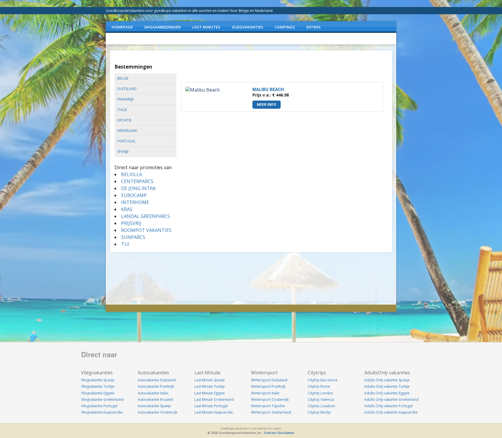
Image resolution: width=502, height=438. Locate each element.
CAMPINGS (285, 27)
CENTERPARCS (137, 181)
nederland (127, 130)
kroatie (124, 120)
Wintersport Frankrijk (268, 386)
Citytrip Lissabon (321, 405)
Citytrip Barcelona (322, 380)
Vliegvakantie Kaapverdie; (102, 412)
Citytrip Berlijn (319, 412)
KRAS (126, 209)
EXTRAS (313, 27)
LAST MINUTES (206, 27)
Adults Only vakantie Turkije (387, 386)
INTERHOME (135, 202)
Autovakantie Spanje (154, 405)
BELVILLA (131, 174)
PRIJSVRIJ (131, 223)
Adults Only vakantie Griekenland (391, 399)
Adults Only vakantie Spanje (387, 380)
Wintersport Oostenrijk (270, 399)
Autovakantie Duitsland (157, 380)
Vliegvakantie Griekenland (102, 399)
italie (122, 109)
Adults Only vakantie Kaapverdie (390, 412)
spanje (123, 151)
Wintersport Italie (265, 393)
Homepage (122, 27)
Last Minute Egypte (209, 393)
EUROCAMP (134, 195)
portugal (126, 141)
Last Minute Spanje (209, 380)
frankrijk (125, 99)
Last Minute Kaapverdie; (214, 412)
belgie (122, 78)
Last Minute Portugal (211, 405)
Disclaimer (286, 433)
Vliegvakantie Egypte (97, 393)
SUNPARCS (133, 237)
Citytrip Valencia (321, 399)
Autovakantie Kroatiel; (156, 399)
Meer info (266, 104)
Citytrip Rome (319, 386)
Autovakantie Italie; (153, 393)
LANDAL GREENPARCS (145, 216)
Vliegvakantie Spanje (97, 380)
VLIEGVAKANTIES (247, 27)
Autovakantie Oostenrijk (157, 412)
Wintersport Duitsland (269, 380)
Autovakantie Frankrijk (156, 386)
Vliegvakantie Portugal (99, 405)
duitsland (127, 88)
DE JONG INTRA (138, 188)
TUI (125, 244)
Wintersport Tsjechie (268, 405)
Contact (270, 433)
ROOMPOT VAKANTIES (146, 230)
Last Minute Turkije (209, 386)
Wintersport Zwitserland (271, 412)
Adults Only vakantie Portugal (388, 405)
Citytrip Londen (320, 393)
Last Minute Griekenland (214, 399)
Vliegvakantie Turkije (97, 386)
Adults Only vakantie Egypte (387, 393)
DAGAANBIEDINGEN (162, 27)
